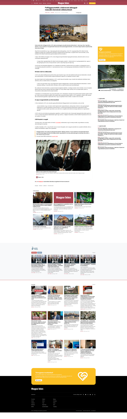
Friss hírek (33, 399)
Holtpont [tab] (39, 252)
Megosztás (79, 12)
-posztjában (58, 122)
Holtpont (43, 399)
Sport (72, 0)
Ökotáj (79, 0)
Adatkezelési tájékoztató (86, 410)
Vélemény (44, 0)
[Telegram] (36, 0)
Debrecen (40, 185)
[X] (35, 0)
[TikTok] (38, 0)
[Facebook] (32, 0)
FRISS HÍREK (36, 3)
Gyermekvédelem (57, 0)
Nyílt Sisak (49, 3)
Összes (92, 190)
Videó (53, 0)
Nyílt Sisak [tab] (34, 252)
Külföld (50, 0)
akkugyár (36, 185)
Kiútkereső (85, 0)
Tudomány (75, 0)
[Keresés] (87, 3)
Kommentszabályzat (79, 410)
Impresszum (33, 394)
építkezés (45, 185)
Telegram (41, 181)
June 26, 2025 (55, 136)
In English (82, 0)
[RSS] (39, 0)
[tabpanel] (63, 266)
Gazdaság (65, 0)
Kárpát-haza (44, 404)
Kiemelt (40, 3)
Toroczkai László (50, 185)
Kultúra (69, 0)
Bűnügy (62, 0)
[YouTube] (33, 0)
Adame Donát (47, 12)
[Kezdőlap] (63, 3)
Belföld (47, 0)
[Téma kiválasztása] (85, 3)
